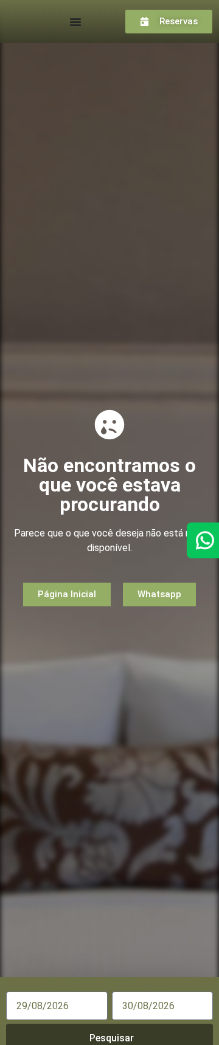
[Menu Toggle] (75, 22)
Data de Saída (139, 987)
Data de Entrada (37, 987)
